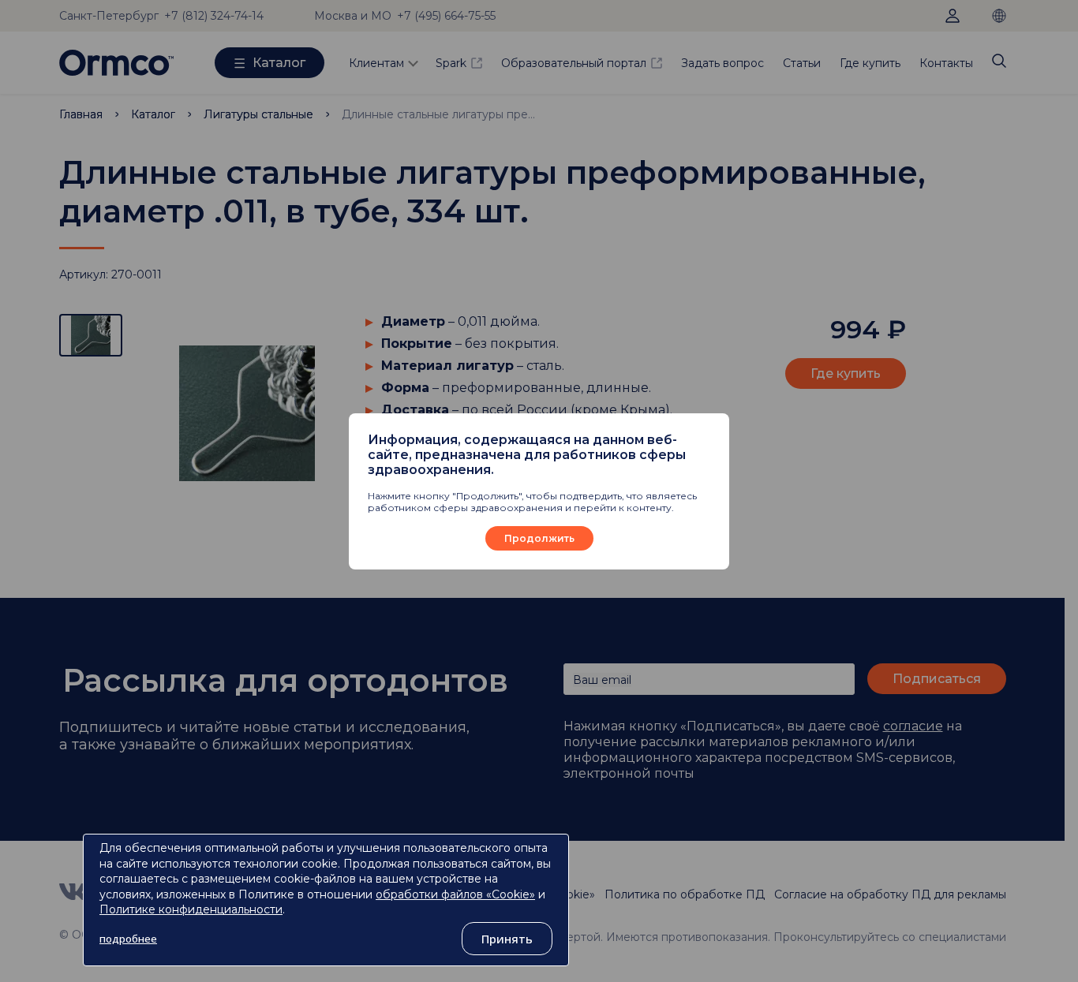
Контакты (946, 63)
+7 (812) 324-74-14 (214, 16)
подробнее (128, 939)
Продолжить (539, 538)
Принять (507, 939)
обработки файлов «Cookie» (455, 894)
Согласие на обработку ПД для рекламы (890, 894)
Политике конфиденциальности (191, 909)
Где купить (870, 63)
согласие (913, 726)
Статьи (802, 63)
